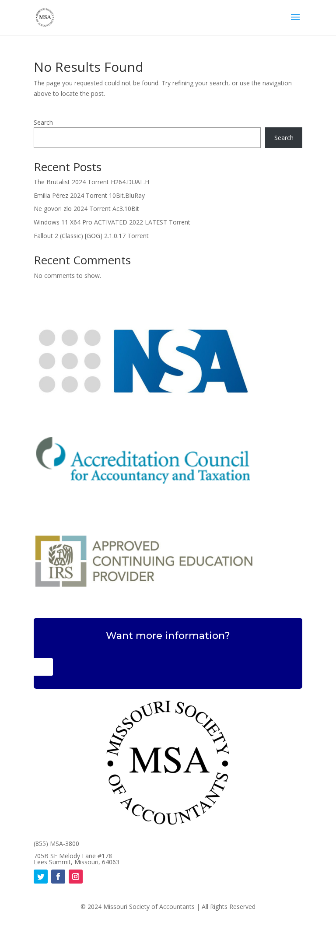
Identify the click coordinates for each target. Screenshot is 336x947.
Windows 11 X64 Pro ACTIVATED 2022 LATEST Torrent (112, 222)
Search (43, 122)
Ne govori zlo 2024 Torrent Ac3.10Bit (86, 208)
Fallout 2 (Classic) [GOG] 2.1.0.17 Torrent (91, 235)
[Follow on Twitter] (41, 877)
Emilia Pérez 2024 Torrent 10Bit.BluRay (89, 195)
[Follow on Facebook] (58, 877)
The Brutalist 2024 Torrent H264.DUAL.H (91, 182)
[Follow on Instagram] (76, 877)
